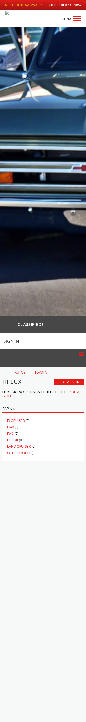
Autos (20, 372)
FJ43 (10, 433)
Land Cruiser (19, 446)
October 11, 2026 (66, 5)
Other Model (19, 453)
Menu (66, 19)
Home (4, 372)
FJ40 (10, 427)
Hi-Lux (12, 440)
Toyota (40, 372)
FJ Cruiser (16, 420)
